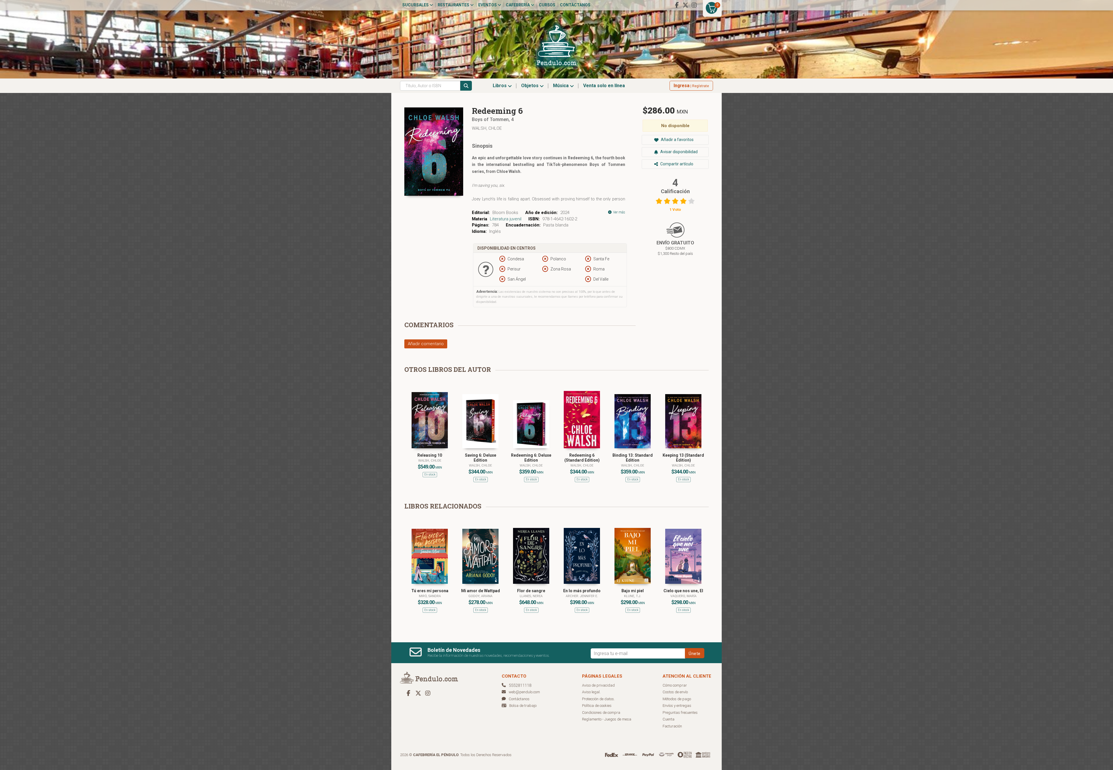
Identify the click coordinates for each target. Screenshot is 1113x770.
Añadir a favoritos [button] (677, 139)
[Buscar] (466, 86)
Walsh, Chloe (487, 128)
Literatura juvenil (505, 219)
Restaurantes (454, 5)
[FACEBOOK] (676, 5)
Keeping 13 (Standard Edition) (683, 457)
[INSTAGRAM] (694, 5)
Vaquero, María (683, 596)
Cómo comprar (675, 685)
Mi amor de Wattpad (480, 590)
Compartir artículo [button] (676, 164)
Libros (500, 85)
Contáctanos (575, 5)
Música (561, 85)
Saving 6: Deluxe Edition (480, 457)
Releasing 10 (429, 455)
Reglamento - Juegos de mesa (606, 719)
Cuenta (668, 719)
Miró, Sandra (430, 596)
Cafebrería (518, 5)
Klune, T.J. (632, 596)
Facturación (672, 726)
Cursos (547, 5)
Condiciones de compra (601, 712)
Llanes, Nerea (531, 596)
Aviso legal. (591, 692)
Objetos (530, 85)
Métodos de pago (677, 699)
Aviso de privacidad (598, 685)
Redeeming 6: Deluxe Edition (531, 457)
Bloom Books (505, 212)
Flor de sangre (531, 590)
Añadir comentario (426, 343)
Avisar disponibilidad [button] (678, 151)
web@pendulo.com (524, 692)
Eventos (488, 5)
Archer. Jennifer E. (582, 596)
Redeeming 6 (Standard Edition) (582, 457)
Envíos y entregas (677, 705)
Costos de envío (675, 692)
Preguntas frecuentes (680, 712)
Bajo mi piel (632, 590)
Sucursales (416, 5)
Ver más (618, 212)
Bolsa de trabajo (523, 705)
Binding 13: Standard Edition (632, 457)
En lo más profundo (582, 590)
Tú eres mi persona (429, 590)
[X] (685, 5)
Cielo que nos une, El (683, 590)
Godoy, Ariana (480, 596)
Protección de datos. (598, 699)
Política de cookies (597, 705)
